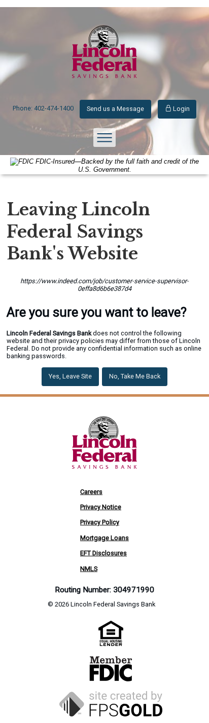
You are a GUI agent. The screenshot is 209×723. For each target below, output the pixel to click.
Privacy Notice (100, 507)
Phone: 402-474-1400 (43, 108)
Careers (91, 492)
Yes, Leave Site (70, 376)
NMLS (88, 569)
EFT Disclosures (103, 553)
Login (180, 108)
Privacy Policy (99, 522)
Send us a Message (115, 108)
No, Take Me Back (134, 376)
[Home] (104, 87)
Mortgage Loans (104, 538)
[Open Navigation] (104, 137)
